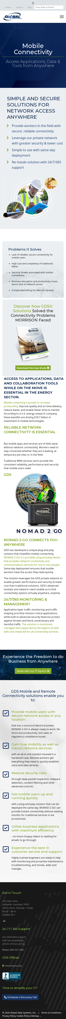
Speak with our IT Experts (32, 671)
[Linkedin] (33, 3)
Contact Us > (8, 914)
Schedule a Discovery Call (22, 997)
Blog (30, 7)
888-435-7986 (17, 949)
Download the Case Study (32, 367)
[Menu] (62, 17)
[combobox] (49, 7)
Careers (8, 7)
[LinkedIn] (4, 921)
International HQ (13, 965)
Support (19, 7)
